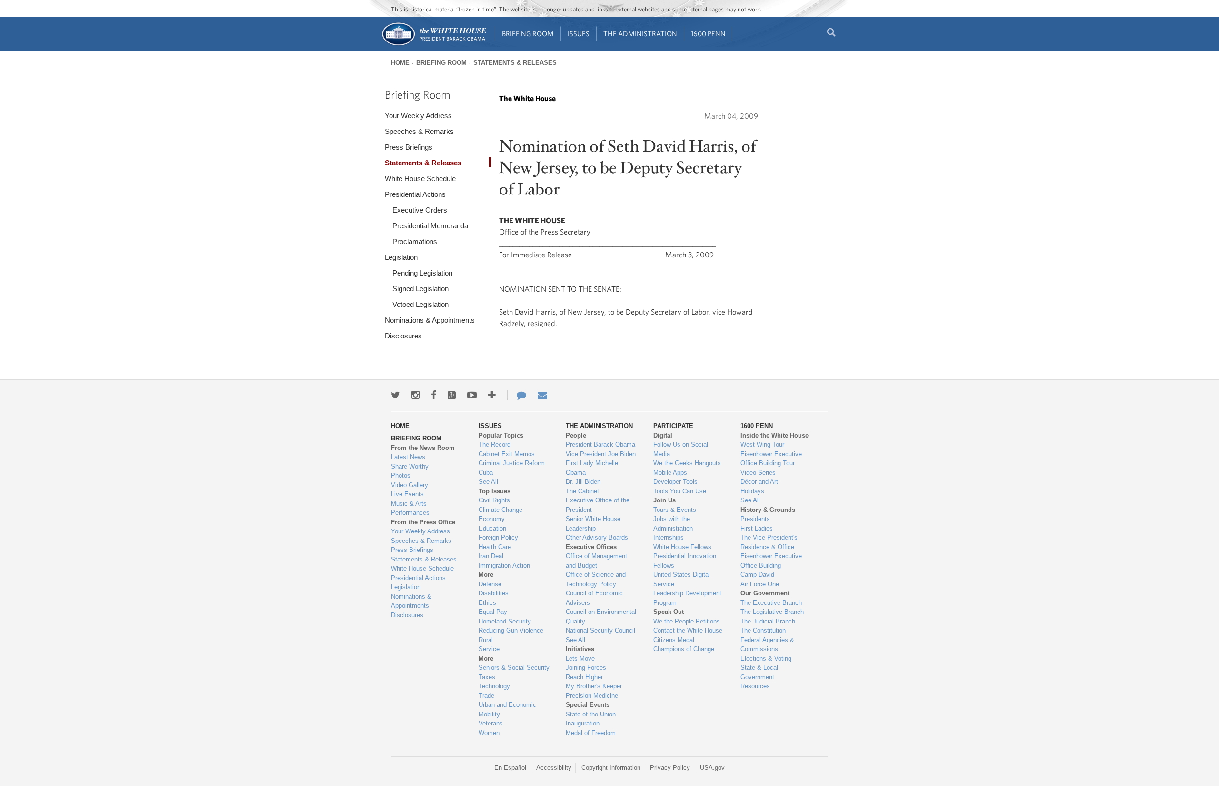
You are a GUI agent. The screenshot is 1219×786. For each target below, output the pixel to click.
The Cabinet (582, 491)
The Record (494, 444)
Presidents (755, 518)
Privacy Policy (670, 767)
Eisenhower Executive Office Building (771, 560)
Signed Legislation (420, 289)
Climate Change (500, 509)
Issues (579, 34)
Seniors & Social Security (514, 667)
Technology (494, 686)
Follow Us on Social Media (680, 449)
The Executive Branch (771, 602)
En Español (510, 767)
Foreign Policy (498, 537)
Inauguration (583, 723)
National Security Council (600, 630)
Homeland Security (505, 621)
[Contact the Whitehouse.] (516, 395)
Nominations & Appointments (430, 320)
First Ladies (756, 528)
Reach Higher (584, 677)
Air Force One (759, 584)
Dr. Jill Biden (583, 481)
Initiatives (580, 649)
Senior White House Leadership (593, 523)
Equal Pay (493, 611)
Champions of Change (683, 649)
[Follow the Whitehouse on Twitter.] (395, 395)
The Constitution (763, 630)
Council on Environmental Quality (601, 616)
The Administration (640, 34)
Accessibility (553, 767)
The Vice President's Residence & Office (769, 542)
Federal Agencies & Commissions (767, 644)
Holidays (752, 491)
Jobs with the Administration (673, 523)
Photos (400, 475)
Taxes (487, 677)
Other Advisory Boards (597, 537)
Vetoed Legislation (420, 304)
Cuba (486, 472)
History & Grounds (767, 509)
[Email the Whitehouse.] (542, 395)
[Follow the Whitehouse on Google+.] (452, 395)
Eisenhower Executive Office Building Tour (771, 458)
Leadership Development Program (687, 598)
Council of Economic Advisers (594, 598)
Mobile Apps (670, 472)
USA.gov (712, 767)
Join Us (664, 500)
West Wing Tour (762, 444)
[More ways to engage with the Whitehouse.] (492, 395)
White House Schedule (420, 178)
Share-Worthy (410, 466)
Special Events (588, 704)
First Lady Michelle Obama (592, 467)
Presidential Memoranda (430, 226)
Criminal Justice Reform (512, 463)
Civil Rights (494, 500)
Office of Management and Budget (596, 560)
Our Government (764, 593)
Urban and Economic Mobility (507, 709)
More (486, 574)
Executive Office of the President (597, 505)
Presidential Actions (415, 194)
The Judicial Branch (767, 621)
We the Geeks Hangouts (687, 463)
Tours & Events (674, 509)
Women (489, 732)
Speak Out (668, 611)
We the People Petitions (686, 621)
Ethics (487, 602)
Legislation (401, 257)
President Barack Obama (600, 444)
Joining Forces (586, 667)
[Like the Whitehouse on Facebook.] (433, 395)
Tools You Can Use (679, 491)
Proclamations (414, 241)
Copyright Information (610, 767)
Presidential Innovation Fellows (684, 560)
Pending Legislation (422, 273)
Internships (668, 537)
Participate (673, 425)
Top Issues (494, 491)
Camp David (757, 574)
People (576, 435)
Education (492, 528)
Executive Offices (591, 547)
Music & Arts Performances (410, 508)
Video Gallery (409, 485)
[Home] (433, 44)
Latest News (408, 456)
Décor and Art (759, 481)
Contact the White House (687, 630)
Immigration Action (504, 565)
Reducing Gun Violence (511, 630)
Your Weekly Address (418, 116)
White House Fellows (682, 547)
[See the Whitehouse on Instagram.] (415, 395)
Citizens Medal (673, 639)
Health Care (495, 547)
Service (489, 649)
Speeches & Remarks (419, 131)
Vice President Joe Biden (601, 454)
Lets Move (580, 658)
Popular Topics (501, 435)
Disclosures (403, 336)
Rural (486, 639)
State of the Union (591, 714)
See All (488, 481)
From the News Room (423, 447)
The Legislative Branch (772, 611)
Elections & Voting (765, 658)
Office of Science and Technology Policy (596, 579)
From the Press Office (423, 522)
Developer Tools (675, 481)
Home (400, 62)
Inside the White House (774, 435)
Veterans (491, 723)
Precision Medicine (592, 695)
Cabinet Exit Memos (507, 454)
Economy (492, 518)
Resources (755, 686)
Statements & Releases (515, 62)
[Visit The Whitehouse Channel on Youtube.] (472, 395)
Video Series (758, 472)
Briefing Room (528, 34)
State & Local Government (759, 672)
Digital (662, 435)
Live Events (407, 494)
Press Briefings (408, 147)
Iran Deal (491, 556)
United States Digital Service (681, 579)
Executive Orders (419, 210)
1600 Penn (708, 34)
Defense (490, 584)
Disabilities (494, 593)
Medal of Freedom (591, 732)
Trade (486, 695)
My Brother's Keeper (594, 686)
